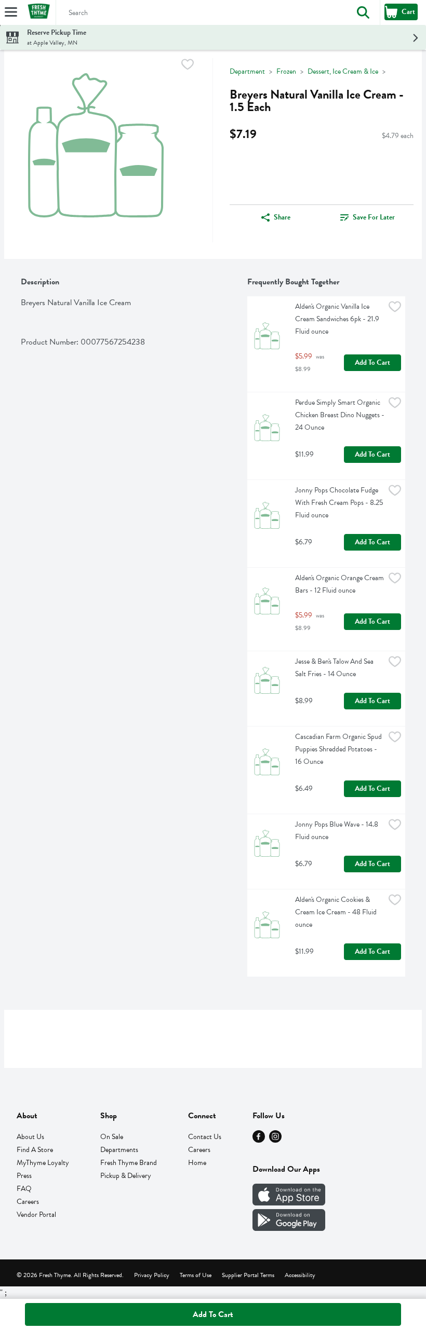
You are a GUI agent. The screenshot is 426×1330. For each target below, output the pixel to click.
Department (247, 71)
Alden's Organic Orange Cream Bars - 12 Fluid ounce (339, 584)
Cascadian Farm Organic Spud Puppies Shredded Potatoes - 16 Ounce (339, 749)
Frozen (286, 71)
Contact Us (204, 1136)
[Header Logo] (37, 13)
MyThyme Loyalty (43, 1162)
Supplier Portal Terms (248, 1275)
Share (282, 217)
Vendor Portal (36, 1214)
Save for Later (374, 217)
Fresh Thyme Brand (128, 1162)
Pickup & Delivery (125, 1175)
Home (197, 1162)
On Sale (111, 1136)
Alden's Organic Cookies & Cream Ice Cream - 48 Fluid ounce (336, 912)
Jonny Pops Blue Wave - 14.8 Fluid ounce (337, 830)
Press (24, 1175)
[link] (368, 217)
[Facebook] (258, 1140)
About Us (30, 1136)
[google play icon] (288, 1228)
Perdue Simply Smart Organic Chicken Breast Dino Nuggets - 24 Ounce (339, 415)
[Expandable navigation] (11, 12)
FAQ (24, 1188)
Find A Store (35, 1149)
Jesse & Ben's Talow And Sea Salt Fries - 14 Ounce (335, 667)
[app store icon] (288, 1203)
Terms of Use (195, 1275)
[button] (363, 12)
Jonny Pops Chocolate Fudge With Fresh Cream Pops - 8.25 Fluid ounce (339, 502)
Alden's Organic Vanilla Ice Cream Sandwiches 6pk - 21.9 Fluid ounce (338, 319)
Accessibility (300, 1275)
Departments (119, 1149)
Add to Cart (372, 362)
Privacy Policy (151, 1275)
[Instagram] (275, 1140)
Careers (28, 1201)
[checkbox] (187, 66)
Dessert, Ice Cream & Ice (343, 71)
